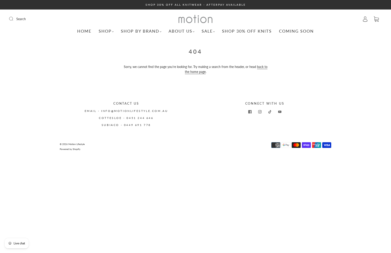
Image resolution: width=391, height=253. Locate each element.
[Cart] (376, 19)
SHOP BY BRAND (140, 31)
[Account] (365, 19)
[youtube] (280, 112)
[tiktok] (270, 112)
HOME (84, 31)
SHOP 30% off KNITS (247, 31)
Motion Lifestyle (76, 144)
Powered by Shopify (70, 149)
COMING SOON (296, 31)
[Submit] (14, 19)
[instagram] (260, 112)
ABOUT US (180, 31)
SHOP (105, 31)
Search (21, 19)
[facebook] (250, 112)
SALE (207, 31)
